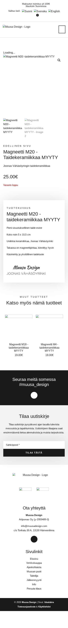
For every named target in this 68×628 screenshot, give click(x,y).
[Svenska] (39, 11)
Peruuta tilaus (34, 588)
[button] (62, 29)
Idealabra (49, 602)
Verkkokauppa (34, 562)
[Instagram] (34, 395)
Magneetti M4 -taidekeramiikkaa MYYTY (49, 347)
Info (34, 584)
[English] (53, 11)
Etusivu (34, 558)
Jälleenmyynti (34, 580)
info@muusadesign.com (34, 526)
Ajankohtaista (34, 567)
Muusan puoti (34, 571)
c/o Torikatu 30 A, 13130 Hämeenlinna (34, 530)
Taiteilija (34, 575)
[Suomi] (26, 11)
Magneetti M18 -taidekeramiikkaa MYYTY (19, 347)
